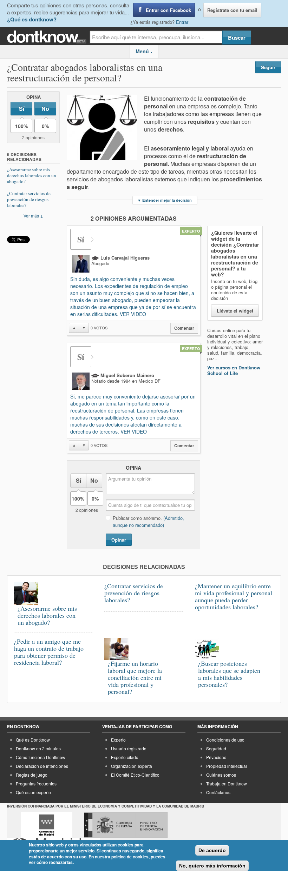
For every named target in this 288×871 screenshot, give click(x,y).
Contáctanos (218, 792)
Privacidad (216, 757)
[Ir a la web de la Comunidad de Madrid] (46, 825)
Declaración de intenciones (42, 766)
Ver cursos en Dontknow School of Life (233, 370)
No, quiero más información (212, 866)
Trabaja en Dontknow (226, 783)
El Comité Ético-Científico (135, 775)
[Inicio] (48, 37)
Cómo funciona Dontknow (40, 757)
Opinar (118, 539)
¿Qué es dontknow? (32, 19)
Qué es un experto (33, 792)
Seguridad (216, 748)
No (45, 109)
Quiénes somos (221, 775)
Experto (118, 740)
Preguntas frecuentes (36, 783)
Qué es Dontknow (33, 740)
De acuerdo (212, 850)
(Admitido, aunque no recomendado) (148, 521)
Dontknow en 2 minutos (38, 748)
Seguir (268, 67)
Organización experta (131, 766)
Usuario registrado (128, 748)
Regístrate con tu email (232, 10)
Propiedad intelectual (226, 766)
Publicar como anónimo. (148, 521)
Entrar (182, 22)
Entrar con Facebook (168, 10)
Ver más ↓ (33, 216)
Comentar (184, 328)
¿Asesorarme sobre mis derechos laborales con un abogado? (31, 175)
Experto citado (124, 757)
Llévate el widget (235, 310)
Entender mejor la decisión (164, 200)
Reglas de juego (31, 775)
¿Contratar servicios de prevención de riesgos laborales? (29, 199)
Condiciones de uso (225, 740)
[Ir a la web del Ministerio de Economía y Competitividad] (126, 825)
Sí (21, 109)
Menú (144, 51)
